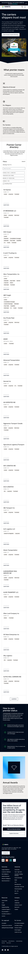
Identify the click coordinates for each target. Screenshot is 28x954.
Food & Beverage (18, 877)
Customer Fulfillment (6, 871)
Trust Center (8, 942)
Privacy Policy (4, 941)
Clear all (23, 161)
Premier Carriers (18, 927)
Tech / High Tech (18, 871)
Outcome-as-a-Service (7, 925)
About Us (16, 900)
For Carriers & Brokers (19, 923)
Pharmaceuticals (18, 888)
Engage (3, 905)
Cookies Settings (19, 941)
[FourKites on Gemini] (14, 860)
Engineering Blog (5, 907)
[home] (6, 7)
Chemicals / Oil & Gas (19, 886)
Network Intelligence (6, 878)
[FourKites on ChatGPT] (3, 860)
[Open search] (22, 7)
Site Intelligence (5, 874)
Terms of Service (11, 941)
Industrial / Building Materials (19, 874)
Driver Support (18, 930)
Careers (16, 909)
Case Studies (4, 900)
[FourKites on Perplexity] (10, 860)
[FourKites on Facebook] (2, 950)
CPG (16, 882)
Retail (16, 880)
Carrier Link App (18, 932)
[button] (25, 6)
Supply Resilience (5, 869)
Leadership (17, 902)
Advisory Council (18, 905)
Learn (3, 902)
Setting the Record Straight (7, 927)
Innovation (4, 923)
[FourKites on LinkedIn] (5, 950)
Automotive (17, 869)
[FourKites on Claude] (7, 860)
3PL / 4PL (17, 891)
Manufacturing (18, 884)
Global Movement (5, 876)
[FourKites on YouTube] (8, 950)
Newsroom (17, 907)
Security (3, 942)
